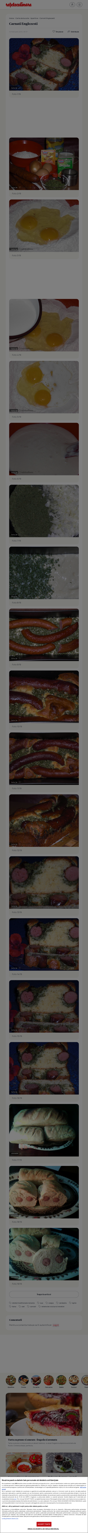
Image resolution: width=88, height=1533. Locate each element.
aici (15, 1499)
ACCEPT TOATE (44, 1524)
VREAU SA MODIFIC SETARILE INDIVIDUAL (43, 1529)
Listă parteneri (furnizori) (10, 1518)
